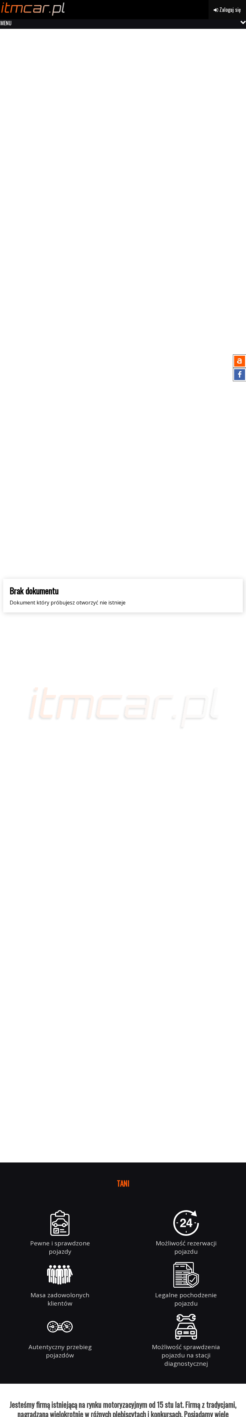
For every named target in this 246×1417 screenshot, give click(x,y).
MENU (6, 23)
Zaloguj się (229, 9)
